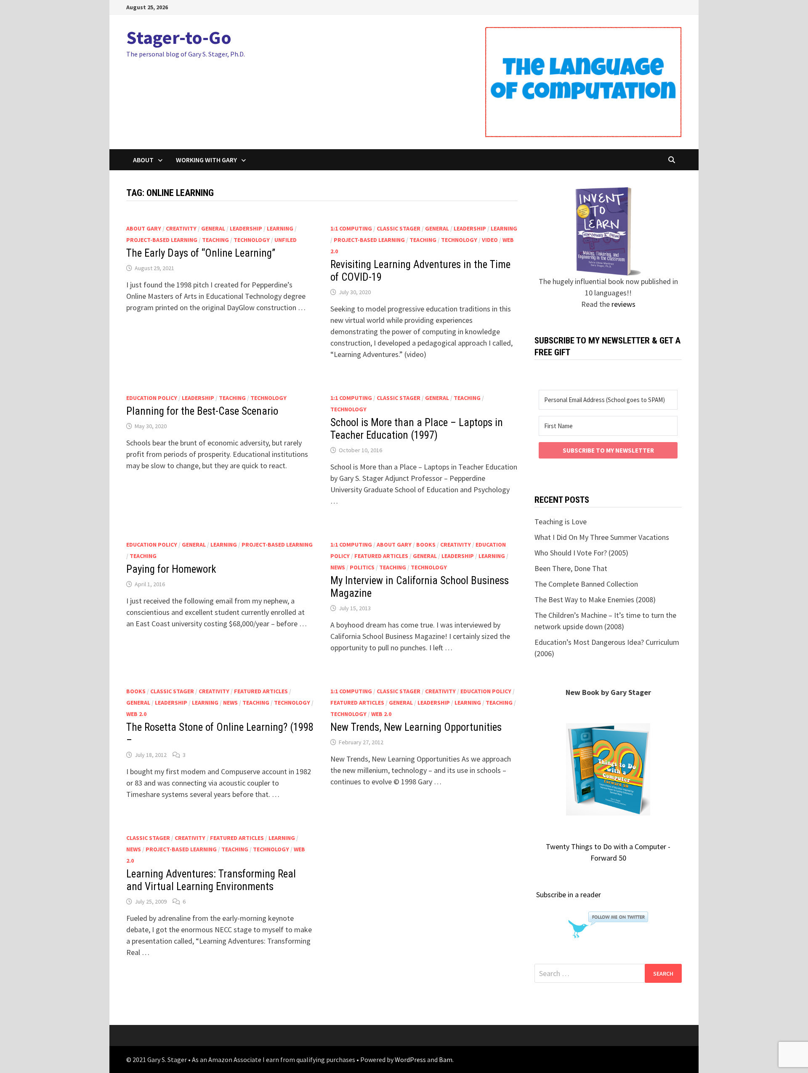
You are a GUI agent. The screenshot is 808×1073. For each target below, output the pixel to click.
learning (280, 228)
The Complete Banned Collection (586, 584)
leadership (246, 228)
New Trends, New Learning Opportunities (416, 727)
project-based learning (161, 240)
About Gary (143, 228)
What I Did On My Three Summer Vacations (601, 537)
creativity (181, 228)
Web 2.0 (136, 714)
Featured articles (381, 556)
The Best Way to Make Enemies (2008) (595, 599)
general (213, 228)
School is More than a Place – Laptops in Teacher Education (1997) (416, 428)
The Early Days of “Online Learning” (200, 253)
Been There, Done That (570, 568)
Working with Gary (206, 160)
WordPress (410, 1059)
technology (252, 240)
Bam (445, 1059)
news (337, 567)
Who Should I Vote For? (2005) (581, 553)
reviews (623, 304)
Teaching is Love (560, 521)
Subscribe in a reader (568, 894)
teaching (215, 240)
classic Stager (398, 228)
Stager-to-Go (178, 37)
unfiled (285, 240)
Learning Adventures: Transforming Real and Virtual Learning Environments (211, 880)
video (490, 240)
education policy (151, 398)
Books (426, 544)
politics (362, 567)
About (143, 160)
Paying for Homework (171, 569)
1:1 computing (351, 228)
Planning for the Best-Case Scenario (202, 411)
